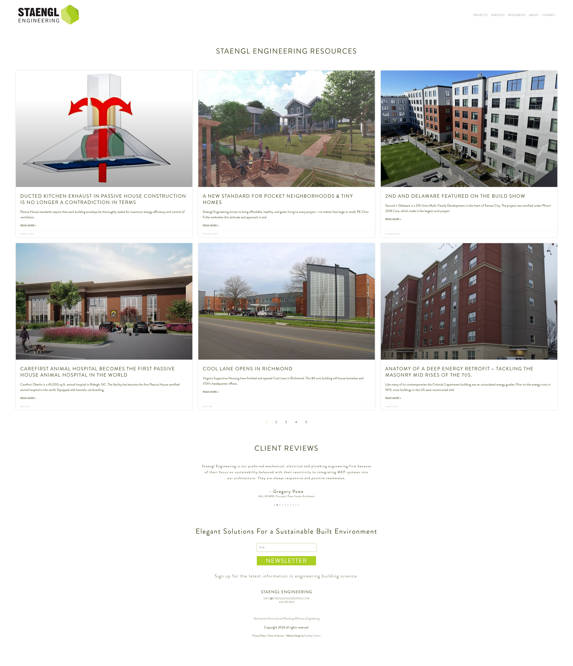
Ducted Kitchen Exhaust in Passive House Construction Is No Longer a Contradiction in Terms (103, 199)
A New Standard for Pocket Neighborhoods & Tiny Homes (278, 199)
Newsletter (286, 560)
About (534, 15)
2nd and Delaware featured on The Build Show (455, 196)
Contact (549, 15)
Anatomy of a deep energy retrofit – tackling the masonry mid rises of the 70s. (459, 371)
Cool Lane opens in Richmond (248, 368)
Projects (480, 15)
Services (498, 15)
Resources (517, 15)
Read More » (28, 225)
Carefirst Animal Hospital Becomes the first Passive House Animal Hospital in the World (97, 371)
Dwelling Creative (312, 635)
